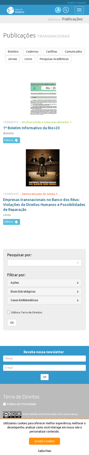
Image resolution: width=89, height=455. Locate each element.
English (72, 2)
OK (12, 322)
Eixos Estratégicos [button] (23, 291)
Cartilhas (51, 51)
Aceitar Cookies (45, 441)
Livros (28, 59)
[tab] (44, 282)
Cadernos (32, 51)
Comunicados (73, 51)
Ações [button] (15, 282)
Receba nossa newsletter (45, 352)
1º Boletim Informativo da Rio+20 (31, 128)
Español (81, 2)
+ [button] (71, 122)
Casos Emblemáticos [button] (24, 300)
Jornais (12, 59)
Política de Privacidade (21, 404)
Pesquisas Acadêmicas (54, 59)
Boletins (13, 51)
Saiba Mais (44, 451)
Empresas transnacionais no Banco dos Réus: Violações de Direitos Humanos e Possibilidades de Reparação (44, 205)
